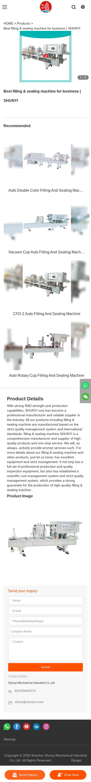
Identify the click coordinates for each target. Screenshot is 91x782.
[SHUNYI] (85, 385)
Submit (45, 667)
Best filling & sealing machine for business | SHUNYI (42, 28)
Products (23, 23)
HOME (8, 23)
